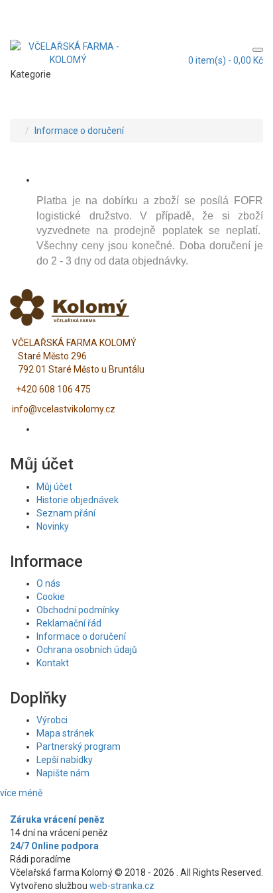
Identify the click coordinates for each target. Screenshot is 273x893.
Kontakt (52, 663)
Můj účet (54, 486)
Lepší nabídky (64, 759)
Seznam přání (65, 513)
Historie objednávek (77, 500)
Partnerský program (78, 746)
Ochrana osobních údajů (86, 649)
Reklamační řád (68, 623)
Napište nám (62, 773)
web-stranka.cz (121, 885)
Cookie (50, 596)
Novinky (52, 526)
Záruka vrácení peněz (57, 819)
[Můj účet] (256, 7)
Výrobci (52, 720)
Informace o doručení (79, 130)
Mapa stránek (65, 733)
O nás (48, 583)
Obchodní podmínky (77, 610)
